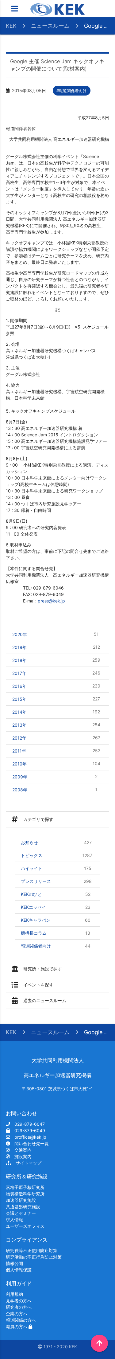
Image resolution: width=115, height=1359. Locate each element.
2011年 (56, 750)
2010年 (56, 763)
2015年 (56, 699)
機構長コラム (55, 933)
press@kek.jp (51, 600)
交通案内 (21, 1150)
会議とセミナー (21, 1213)
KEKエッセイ (55, 907)
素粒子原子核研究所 (25, 1187)
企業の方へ (16, 1313)
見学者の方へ (19, 1300)
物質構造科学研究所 (25, 1193)
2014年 (56, 712)
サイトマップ (26, 1162)
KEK (11, 25)
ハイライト (56, 868)
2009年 (55, 776)
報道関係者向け (56, 946)
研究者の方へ (19, 1307)
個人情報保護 (19, 1269)
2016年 (56, 686)
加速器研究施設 (21, 1200)
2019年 (56, 647)
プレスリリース (56, 881)
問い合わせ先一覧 (29, 1143)
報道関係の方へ (21, 1320)
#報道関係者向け (71, 90)
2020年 (55, 634)
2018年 (56, 660)
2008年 (55, 789)
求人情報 (14, 1219)
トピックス (57, 855)
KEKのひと (55, 894)
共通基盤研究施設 (23, 1206)
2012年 (56, 738)
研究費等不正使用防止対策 (31, 1250)
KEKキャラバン (56, 920)
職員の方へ (17, 1326)
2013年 (56, 725)
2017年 (56, 673)
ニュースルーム (50, 25)
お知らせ (56, 842)
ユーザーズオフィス (25, 1226)
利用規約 (14, 1294)
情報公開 (14, 1263)
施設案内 (21, 1156)
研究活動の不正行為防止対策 (34, 1256)
